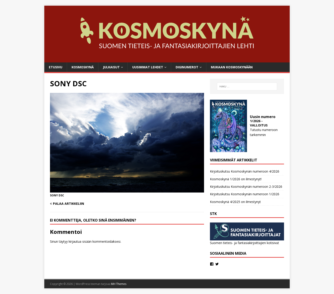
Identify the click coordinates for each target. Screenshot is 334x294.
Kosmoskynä (83, 67)
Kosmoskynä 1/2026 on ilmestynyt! (236, 179)
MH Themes (118, 284)
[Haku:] (247, 86)
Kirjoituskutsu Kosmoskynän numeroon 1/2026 (244, 194)
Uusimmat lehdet (147, 67)
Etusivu (55, 67)
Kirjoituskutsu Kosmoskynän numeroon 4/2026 (244, 171)
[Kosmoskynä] (167, 59)
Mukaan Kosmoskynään (232, 67)
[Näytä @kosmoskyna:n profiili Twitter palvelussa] (217, 264)
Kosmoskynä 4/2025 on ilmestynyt (235, 202)
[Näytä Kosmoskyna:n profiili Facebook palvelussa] (212, 264)
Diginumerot (187, 67)
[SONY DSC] (127, 190)
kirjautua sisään (80, 241)
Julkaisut (111, 67)
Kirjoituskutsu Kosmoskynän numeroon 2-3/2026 (246, 186)
